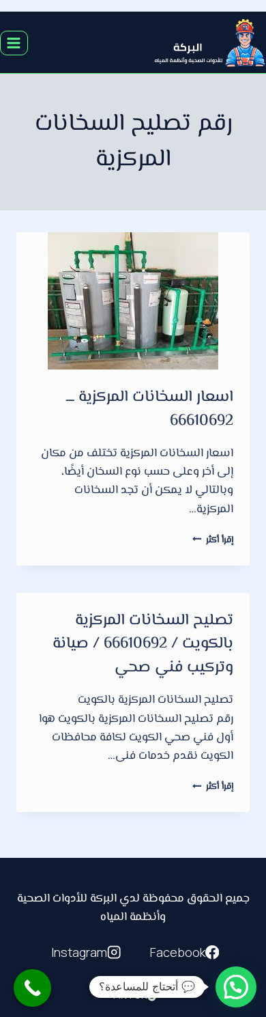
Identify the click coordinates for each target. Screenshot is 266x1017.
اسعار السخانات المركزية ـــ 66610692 (149, 409)
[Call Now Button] (32, 988)
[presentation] (133, 301)
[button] (236, 986)
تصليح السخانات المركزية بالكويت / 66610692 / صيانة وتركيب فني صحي (143, 644)
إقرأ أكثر (212, 540)
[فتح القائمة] (14, 43)
